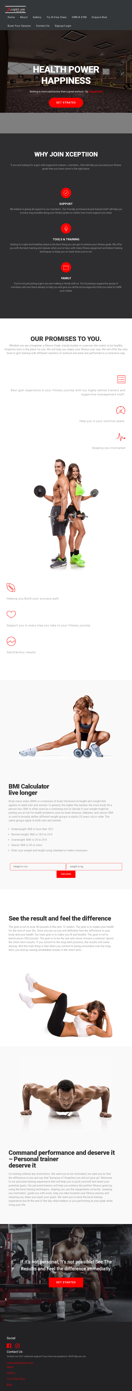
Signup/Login (63, 25)
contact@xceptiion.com (20, 1363)
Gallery (37, 17)
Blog (9, 1384)
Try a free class (57, 17)
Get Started (66, 1282)
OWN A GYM (79, 17)
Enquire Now (99, 17)
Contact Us (43, 25)
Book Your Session (19, 25)
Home (11, 17)
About (24, 17)
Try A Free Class (16, 1379)
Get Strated (66, 102)
